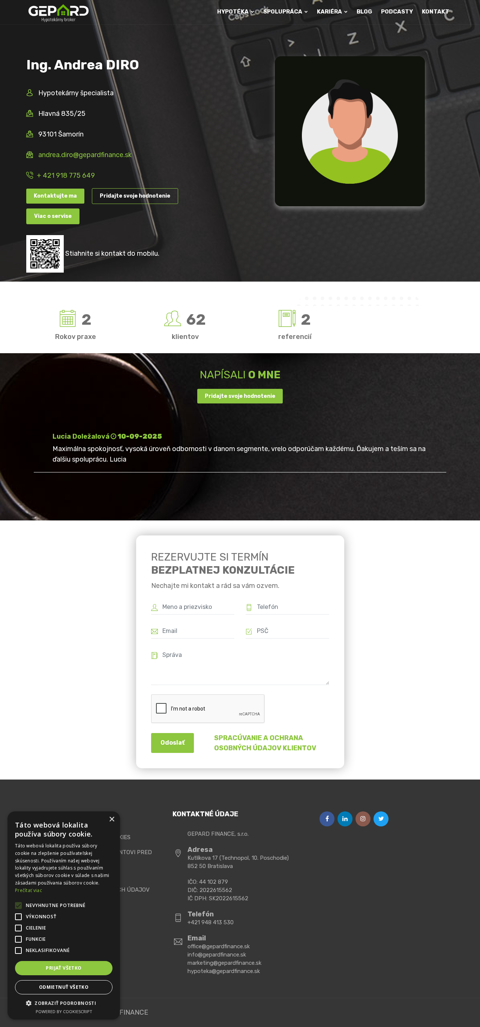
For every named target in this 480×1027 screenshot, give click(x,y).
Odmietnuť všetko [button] (63, 987)
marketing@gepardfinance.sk (224, 963)
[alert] (64, 915)
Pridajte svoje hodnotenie (135, 196)
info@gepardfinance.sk (217, 954)
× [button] (111, 819)
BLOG (364, 11)
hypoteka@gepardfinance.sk (224, 971)
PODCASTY (397, 11)
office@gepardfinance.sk (219, 946)
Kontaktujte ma (55, 196)
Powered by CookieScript (64, 1011)
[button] (63, 1003)
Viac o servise (53, 216)
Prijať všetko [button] (63, 968)
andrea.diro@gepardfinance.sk (85, 155)
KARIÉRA (330, 11)
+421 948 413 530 (211, 922)
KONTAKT (435, 11)
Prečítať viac (28, 890)
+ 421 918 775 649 (66, 175)
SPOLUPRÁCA (283, 11)
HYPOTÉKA (233, 11)
